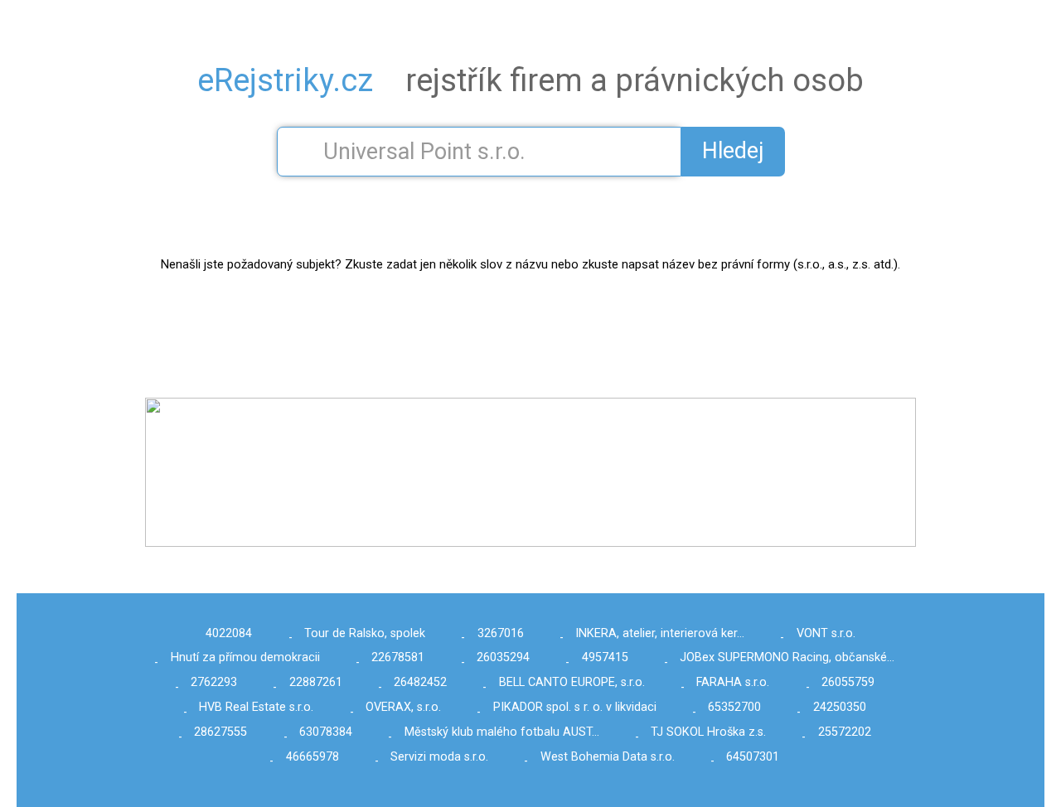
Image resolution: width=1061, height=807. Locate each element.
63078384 (325, 732)
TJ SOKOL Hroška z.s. (708, 732)
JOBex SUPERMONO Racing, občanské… (787, 657)
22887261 (315, 682)
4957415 (605, 657)
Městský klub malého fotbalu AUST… (502, 732)
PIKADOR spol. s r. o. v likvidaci (574, 707)
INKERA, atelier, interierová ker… (659, 633)
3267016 (500, 633)
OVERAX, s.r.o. (403, 707)
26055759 (847, 682)
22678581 (397, 657)
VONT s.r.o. (826, 633)
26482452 (420, 682)
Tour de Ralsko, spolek (364, 633)
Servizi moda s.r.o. (439, 757)
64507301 (752, 757)
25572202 (844, 732)
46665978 (312, 757)
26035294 (503, 657)
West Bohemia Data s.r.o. (607, 757)
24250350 (839, 707)
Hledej (733, 151)
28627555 (220, 732)
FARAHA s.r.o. (732, 682)
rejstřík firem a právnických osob (530, 80)
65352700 (734, 707)
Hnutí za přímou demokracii (245, 657)
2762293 (214, 682)
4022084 (229, 633)
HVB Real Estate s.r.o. (256, 707)
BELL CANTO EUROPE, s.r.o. (572, 682)
